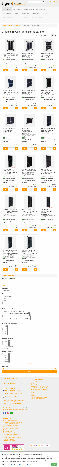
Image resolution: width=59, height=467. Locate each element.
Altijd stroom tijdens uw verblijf (10, 425)
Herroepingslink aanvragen (37, 398)
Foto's (32, 394)
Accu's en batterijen (8, 431)
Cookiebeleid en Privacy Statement (39, 386)
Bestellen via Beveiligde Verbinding (39, 389)
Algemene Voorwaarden (36, 385)
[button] (50, 1)
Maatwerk (33, 392)
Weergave (36, 35)
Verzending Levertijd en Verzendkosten (40, 388)
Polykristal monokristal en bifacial (11, 426)
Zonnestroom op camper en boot (11, 434)
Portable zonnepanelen (8, 439)
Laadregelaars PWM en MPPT (10, 428)
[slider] (3, 368)
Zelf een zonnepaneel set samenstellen (12, 437)
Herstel (4, 285)
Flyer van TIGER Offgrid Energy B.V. (12, 423)
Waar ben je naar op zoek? (9, 278)
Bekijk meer (29, 306)
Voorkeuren (15, 465)
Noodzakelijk (6, 465)
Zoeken (29, 371)
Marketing (31, 465)
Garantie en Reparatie (36, 391)
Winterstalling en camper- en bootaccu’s (12, 422)
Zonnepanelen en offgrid (9, 430)
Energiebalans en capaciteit (9, 436)
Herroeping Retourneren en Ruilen (39, 397)
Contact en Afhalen (35, 381)
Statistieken (23, 465)
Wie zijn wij (33, 383)
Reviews (33, 395)
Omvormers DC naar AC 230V (10, 433)
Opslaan (54, 464)
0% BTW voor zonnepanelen (10, 420)
